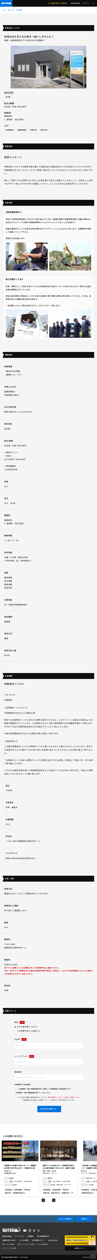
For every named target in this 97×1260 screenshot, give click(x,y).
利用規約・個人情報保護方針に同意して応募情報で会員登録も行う (45, 1089)
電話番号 (18, 1072)
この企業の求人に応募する (28, 1031)
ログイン (86, 3)
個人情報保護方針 (31, 1093)
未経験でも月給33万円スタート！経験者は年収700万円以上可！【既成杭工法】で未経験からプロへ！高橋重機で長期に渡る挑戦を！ (20, 1167)
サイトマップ (19, 1236)
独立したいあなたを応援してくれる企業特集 (33, 1244)
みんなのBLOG (53, 1240)
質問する (65, 1219)
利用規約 (19, 1093)
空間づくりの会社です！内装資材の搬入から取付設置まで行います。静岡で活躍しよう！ (59, 1167)
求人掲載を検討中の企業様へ (58, 3)
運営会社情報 (6, 1236)
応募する (84, 1219)
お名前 (20, 1039)
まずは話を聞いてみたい (27, 1027)
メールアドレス (23, 1056)
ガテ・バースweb (8, 1244)
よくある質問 (23, 1240)
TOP (4, 10)
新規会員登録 (75, 3)
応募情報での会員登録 (22, 1084)
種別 (19, 1022)
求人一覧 (10, 10)
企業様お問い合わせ (9, 1240)
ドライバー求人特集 (9, 1248)
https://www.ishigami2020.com (20, 858)
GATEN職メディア (38, 1240)
